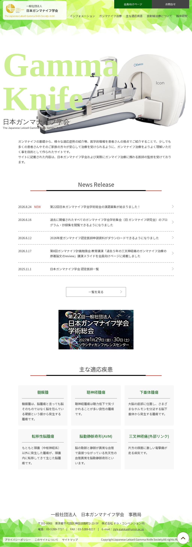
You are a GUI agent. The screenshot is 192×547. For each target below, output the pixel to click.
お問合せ (170, 4)
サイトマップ (70, 540)
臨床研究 (182, 16)
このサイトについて (46, 540)
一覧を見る (96, 292)
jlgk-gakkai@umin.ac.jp (128, 529)
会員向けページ (133, 4)
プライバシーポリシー (18, 540)
